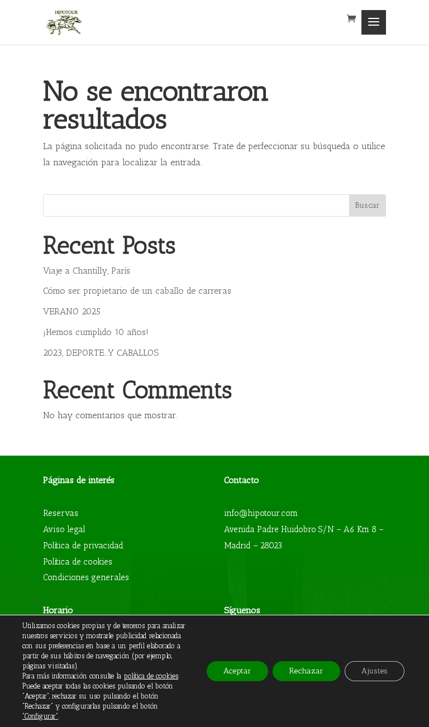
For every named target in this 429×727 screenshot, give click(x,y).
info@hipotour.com (261, 513)
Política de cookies (77, 562)
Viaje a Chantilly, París (86, 270)
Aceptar (237, 671)
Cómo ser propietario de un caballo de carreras (137, 290)
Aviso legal (64, 529)
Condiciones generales (86, 577)
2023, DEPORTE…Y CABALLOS (101, 352)
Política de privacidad (83, 546)
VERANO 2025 (72, 311)
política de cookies (150, 676)
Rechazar (306, 671)
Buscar (367, 205)
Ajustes (374, 671)
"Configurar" (40, 716)
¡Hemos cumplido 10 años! (96, 332)
